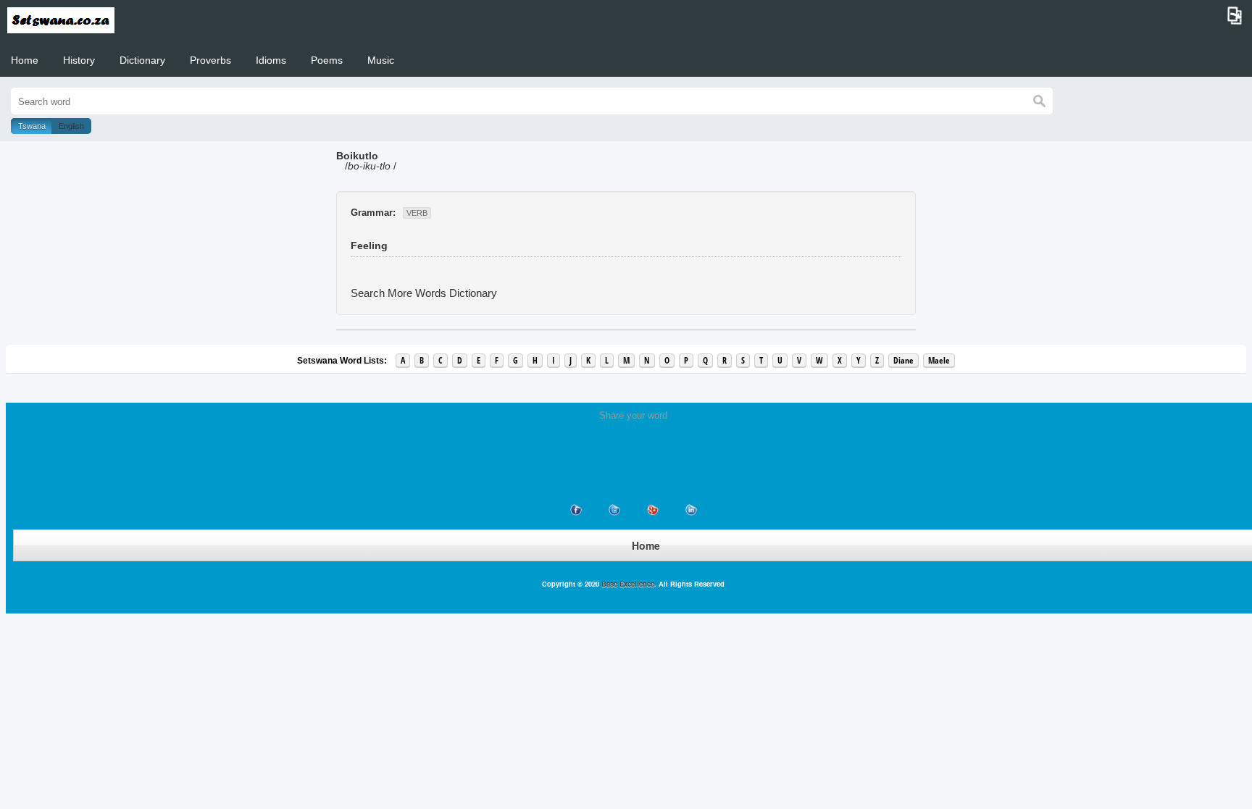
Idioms (271, 60)
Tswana (32, 126)
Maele (939, 360)
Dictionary (142, 60)
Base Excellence (626, 584)
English (71, 126)
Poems (327, 60)
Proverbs (210, 60)
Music (380, 60)
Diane (903, 360)
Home (24, 60)
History (79, 60)
